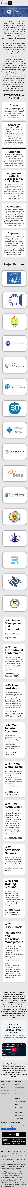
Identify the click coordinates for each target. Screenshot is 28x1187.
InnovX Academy (6, 1093)
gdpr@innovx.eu (9, 1186)
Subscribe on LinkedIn (8, 1129)
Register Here (9, 670)
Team (16, 1090)
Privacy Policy (19, 1118)
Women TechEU (5, 1090)
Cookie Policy (19, 1115)
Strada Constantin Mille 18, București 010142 (13, 1155)
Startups (17, 1084)
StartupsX (4, 1087)
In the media (18, 1107)
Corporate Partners (20, 1087)
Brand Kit (17, 1093)
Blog (16, 1104)
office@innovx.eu (6, 1157)
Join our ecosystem (20, 1101)
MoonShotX (4, 1084)
